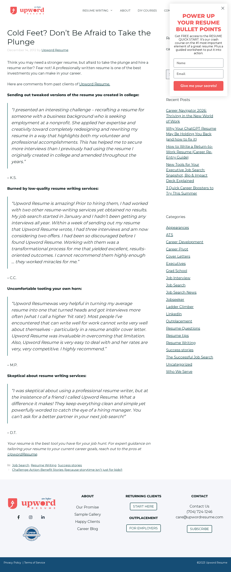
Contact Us (199, 506)
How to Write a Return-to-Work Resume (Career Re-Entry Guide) (189, 152)
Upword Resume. (94, 84)
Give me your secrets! (198, 85)
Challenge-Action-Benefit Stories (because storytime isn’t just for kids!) (67, 470)
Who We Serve (179, 371)
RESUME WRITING (95, 10)
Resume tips (177, 335)
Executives (176, 263)
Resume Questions (183, 328)
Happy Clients (87, 521)
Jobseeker (175, 299)
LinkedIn (174, 314)
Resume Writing (43, 465)
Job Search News (181, 292)
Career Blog (87, 529)
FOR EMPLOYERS (143, 528)
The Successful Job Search (189, 357)
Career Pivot (177, 249)
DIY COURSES (147, 10)
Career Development (184, 242)
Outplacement (179, 321)
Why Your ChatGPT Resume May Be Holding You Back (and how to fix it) (191, 134)
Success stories (70, 465)
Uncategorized (179, 364)
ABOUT (125, 10)
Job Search (20, 465)
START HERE (143, 506)
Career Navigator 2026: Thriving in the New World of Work (189, 116)
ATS (169, 235)
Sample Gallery (87, 514)
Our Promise (87, 507)
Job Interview (178, 278)
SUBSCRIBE (199, 529)
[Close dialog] (223, 8)
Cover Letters (178, 256)
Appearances (177, 227)
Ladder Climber (180, 307)
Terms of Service (34, 562)
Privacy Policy (12, 562)
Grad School (176, 271)
